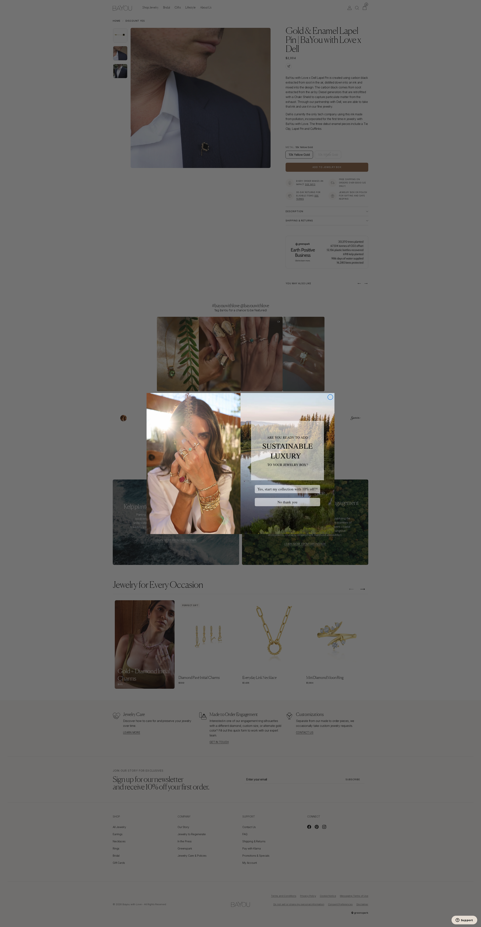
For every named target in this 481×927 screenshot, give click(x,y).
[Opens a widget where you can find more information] (464, 920)
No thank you (287, 502)
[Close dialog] (330, 397)
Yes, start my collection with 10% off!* (287, 489)
